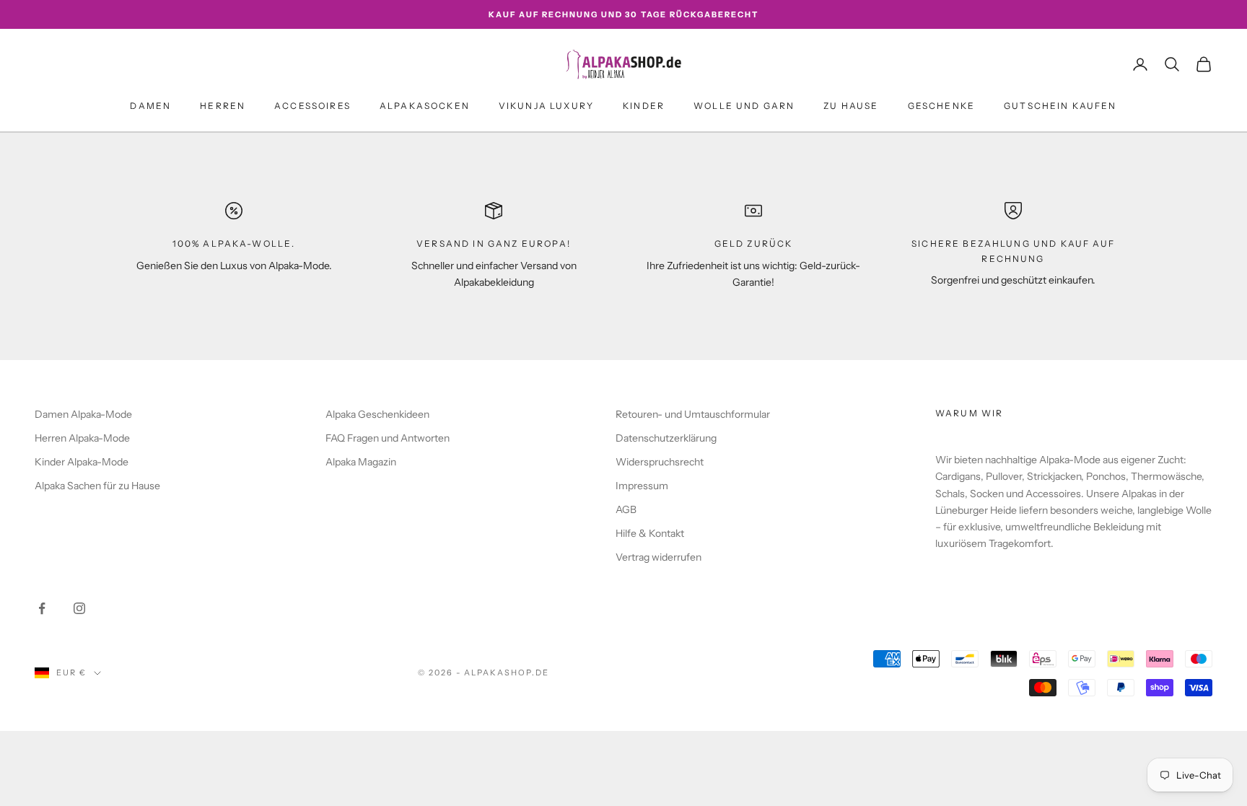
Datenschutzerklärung (666, 438)
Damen (150, 105)
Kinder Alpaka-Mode (81, 461)
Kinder (644, 105)
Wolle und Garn (744, 105)
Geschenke (941, 105)
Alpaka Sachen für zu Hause (97, 485)
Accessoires (312, 105)
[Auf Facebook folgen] (42, 608)
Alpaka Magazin (360, 461)
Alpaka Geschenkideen (377, 414)
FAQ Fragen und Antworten (387, 438)
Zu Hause (850, 105)
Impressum (642, 485)
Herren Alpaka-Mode (82, 438)
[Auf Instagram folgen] (79, 608)
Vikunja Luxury (546, 105)
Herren (222, 105)
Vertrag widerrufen (658, 557)
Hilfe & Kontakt (650, 533)
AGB (626, 509)
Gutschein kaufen (1060, 105)
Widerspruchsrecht (660, 461)
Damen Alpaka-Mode (83, 414)
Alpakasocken (425, 105)
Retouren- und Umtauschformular (693, 414)
